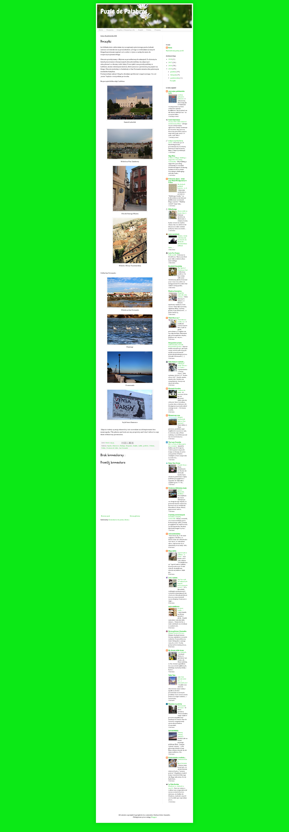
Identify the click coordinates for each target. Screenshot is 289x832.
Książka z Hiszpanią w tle (126, 30)
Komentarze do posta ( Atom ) (119, 520)
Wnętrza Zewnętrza (175, 291)
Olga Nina (171, 156)
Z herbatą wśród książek (176, 515)
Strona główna (135, 516)
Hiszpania (109, 30)
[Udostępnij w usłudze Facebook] (130, 443)
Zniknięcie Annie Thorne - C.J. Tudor (183, 365)
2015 (170, 69)
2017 (170, 62)
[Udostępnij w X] (127, 443)
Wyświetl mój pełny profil (175, 51)
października (175, 78)
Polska (148, 30)
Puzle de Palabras (123, 11)
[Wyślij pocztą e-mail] (122, 443)
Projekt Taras (182, 465)
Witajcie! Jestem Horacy (176, 633)
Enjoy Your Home (174, 463)
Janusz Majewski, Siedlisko (181, 492)
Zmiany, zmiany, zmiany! (180, 734)
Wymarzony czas (174, 415)
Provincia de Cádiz (112, 448)
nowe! (170, 142)
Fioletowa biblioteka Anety (177, 488)
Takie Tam (171, 675)
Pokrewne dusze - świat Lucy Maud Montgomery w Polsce (177, 180)
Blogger (154, 817)
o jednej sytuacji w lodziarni (181, 97)
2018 (170, 59)
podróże (146, 446)
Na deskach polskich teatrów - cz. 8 (182, 186)
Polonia (152, 446)
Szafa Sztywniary (174, 120)
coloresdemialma (174, 534)
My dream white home (176, 650)
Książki (140, 30)
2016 (170, 65)
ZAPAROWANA (173, 731)
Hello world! (172, 255)
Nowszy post (105, 516)
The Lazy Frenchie (174, 442)
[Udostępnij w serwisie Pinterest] (132, 443)
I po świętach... (182, 652)
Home (101, 30)
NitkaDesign (172, 209)
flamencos (116, 446)
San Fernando (123, 448)
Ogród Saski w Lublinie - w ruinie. (182, 555)
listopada (173, 75)
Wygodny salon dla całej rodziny (182, 295)
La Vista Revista (173, 784)
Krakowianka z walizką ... (177, 757)
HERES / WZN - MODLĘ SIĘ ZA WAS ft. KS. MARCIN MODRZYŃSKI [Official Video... (177, 242)
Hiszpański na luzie (175, 343)
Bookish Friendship (175, 266)
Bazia (170, 48)
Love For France (174, 253)
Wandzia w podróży (175, 704)
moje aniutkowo (173, 606)
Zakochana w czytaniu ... (176, 362)
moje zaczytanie (173, 234)
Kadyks (135, 446)
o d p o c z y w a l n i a (175, 141)
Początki (173, 81)
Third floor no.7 (173, 318)
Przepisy (158, 30)
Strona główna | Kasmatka (177, 631)
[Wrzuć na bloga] (125, 443)
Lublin (140, 446)
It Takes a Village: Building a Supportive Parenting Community (177, 160)
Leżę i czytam (172, 578)
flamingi (122, 446)
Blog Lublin (172, 551)
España (109, 446)
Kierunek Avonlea (174, 388)
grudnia (173, 72)
